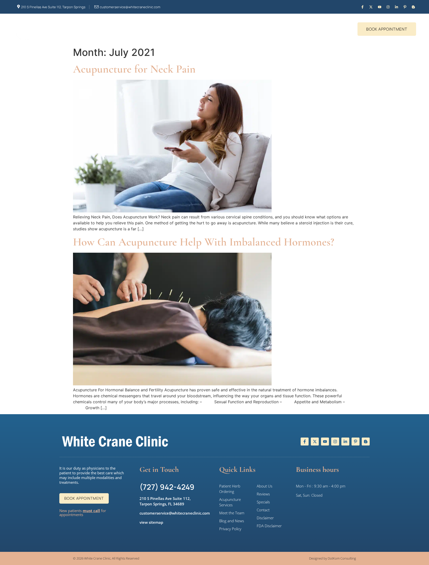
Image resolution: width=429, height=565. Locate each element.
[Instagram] (388, 7)
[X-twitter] (371, 7)
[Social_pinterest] (405, 7)
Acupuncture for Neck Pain (134, 69)
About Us (141, 32)
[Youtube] (379, 7)
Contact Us (219, 32)
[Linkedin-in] (396, 7)
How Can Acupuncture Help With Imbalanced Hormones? (203, 242)
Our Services (179, 32)
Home (117, 32)
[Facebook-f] (362, 7)
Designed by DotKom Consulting (332, 558)
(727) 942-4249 (167, 487)
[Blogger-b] (413, 7)
